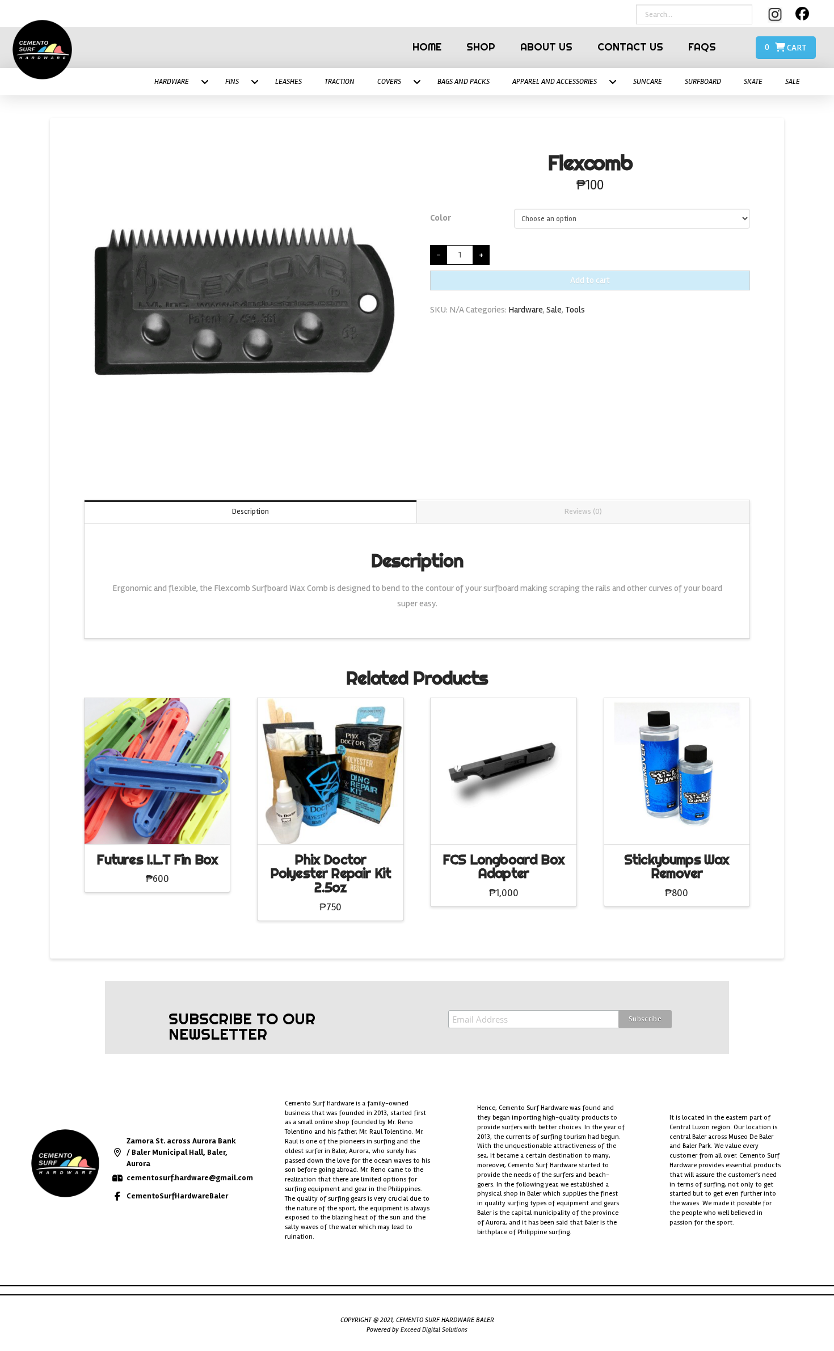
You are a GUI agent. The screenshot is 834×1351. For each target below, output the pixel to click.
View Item (157, 825)
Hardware (525, 309)
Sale (554, 309)
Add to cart (590, 280)
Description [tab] (250, 511)
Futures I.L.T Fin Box (157, 859)
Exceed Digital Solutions (434, 1329)
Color (440, 217)
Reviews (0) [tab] (583, 511)
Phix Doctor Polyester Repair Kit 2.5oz (330, 873)
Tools (575, 309)
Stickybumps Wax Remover (677, 866)
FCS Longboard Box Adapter (504, 866)
